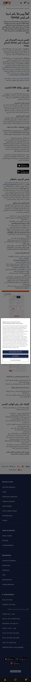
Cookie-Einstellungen (15, 360)
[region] (15, 341)
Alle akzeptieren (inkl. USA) (15, 351)
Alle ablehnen (15, 356)
